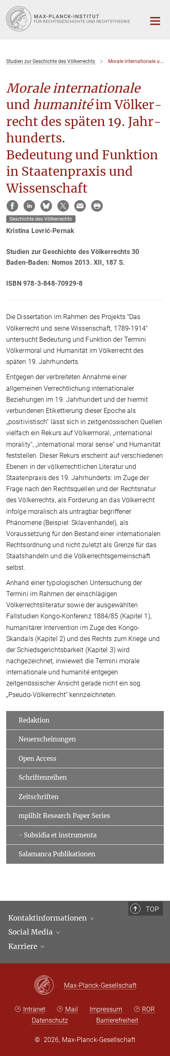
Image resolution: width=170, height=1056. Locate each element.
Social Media (31, 932)
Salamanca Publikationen (57, 854)
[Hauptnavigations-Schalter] (155, 21)
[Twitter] (63, 206)
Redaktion (34, 720)
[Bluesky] (46, 206)
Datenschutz (50, 1020)
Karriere (23, 946)
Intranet (34, 1009)
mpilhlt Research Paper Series (64, 816)
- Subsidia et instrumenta (58, 835)
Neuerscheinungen (47, 739)
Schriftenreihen (43, 777)
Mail (71, 1009)
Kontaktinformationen (48, 918)
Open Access (38, 758)
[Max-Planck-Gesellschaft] (49, 985)
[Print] (97, 206)
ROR (148, 1009)
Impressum (106, 1009)
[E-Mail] (80, 206)
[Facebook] (12, 206)
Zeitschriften (39, 797)
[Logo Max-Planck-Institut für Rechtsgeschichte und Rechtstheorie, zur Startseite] (69, 18)
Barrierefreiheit (117, 1020)
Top (152, 909)
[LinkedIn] (29, 206)
